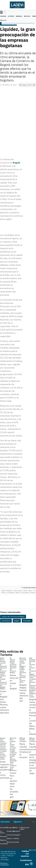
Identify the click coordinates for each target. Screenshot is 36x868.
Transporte (10, 828)
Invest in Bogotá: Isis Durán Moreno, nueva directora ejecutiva (4, 702)
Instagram (16, 835)
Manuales (19, 16)
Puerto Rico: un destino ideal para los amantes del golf (14, 784)
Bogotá (16, 162)
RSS (27, 864)
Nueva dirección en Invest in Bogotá (14, 682)
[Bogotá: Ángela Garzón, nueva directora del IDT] (23, 670)
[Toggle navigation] (4, 12)
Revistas (10, 842)
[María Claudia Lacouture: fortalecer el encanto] (23, 739)
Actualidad (27, 621)
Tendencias (11, 831)
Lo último (11, 16)
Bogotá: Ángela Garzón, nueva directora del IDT (24, 692)
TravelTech (4, 844)
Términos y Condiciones (4, 864)
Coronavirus (6, 621)
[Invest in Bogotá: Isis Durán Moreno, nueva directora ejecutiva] (3, 673)
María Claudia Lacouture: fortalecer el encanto (25, 750)
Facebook (16, 831)
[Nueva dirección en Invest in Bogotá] (13, 665)
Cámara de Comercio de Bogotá (13, 617)
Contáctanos (26, 860)
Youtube (16, 842)
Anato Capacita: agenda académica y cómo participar (5, 769)
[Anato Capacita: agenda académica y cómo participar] (3, 748)
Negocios (27, 16)
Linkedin (16, 838)
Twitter (15, 828)
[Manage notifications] (31, 863)
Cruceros (10, 835)
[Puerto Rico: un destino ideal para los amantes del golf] (13, 754)
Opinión (9, 838)
